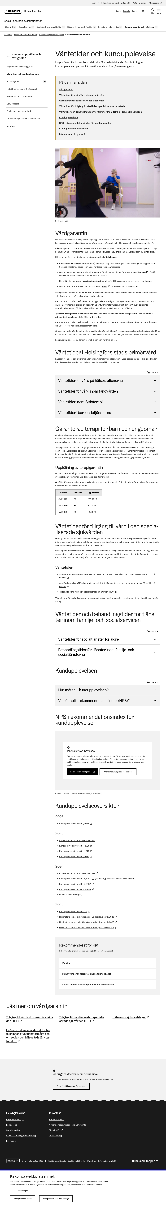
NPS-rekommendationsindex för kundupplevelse (85, 123)
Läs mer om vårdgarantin (72, 134)
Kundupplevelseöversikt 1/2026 (75, 823)
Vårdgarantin (66, 89)
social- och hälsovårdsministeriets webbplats (130, 243)
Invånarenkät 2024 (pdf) (70, 894)
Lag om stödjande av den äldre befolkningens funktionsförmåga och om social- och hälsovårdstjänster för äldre (29, 1035)
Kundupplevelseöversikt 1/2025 (75, 856)
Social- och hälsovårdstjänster (25, 35)
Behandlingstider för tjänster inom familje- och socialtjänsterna (96, 652)
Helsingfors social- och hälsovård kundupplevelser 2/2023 (88, 922)
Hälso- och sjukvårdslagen (131, 1017)
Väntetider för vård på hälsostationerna (90, 380)
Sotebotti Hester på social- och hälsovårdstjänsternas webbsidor (89, 266)
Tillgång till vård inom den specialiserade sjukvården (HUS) (88, 591)
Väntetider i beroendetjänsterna (84, 412)
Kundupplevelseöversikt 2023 (75, 911)
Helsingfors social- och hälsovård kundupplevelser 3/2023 (88, 916)
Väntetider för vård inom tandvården (88, 391)
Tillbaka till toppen (143, 1161)
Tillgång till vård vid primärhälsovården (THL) (29, 1019)
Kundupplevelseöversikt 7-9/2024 (77, 878)
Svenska (126, 11)
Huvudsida (8, 35)
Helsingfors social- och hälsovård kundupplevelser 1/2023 (88, 927)
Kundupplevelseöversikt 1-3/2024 (76, 889)
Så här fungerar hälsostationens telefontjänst (86, 973)
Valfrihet (66, 963)
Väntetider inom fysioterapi (80, 401)
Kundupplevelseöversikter (73, 128)
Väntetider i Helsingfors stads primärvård (81, 95)
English (135, 11)
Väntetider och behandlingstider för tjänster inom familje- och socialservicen (100, 111)
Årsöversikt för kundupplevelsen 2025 (79, 840)
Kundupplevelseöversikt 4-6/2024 (77, 884)
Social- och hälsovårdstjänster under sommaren (88, 984)
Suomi (118, 11)
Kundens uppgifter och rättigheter (51, 35)
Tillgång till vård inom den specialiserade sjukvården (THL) (83, 1019)
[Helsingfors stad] (13, 1161)
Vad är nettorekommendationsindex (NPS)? (94, 700)
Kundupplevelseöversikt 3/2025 (76, 845)
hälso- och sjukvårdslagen (84, 239)
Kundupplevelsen (68, 117)
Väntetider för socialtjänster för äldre (88, 639)
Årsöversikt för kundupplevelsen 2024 (79, 873)
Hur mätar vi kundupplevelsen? (83, 689)
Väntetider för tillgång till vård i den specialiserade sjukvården (92, 106)
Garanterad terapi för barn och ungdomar (81, 100)
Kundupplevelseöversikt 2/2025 (76, 851)
